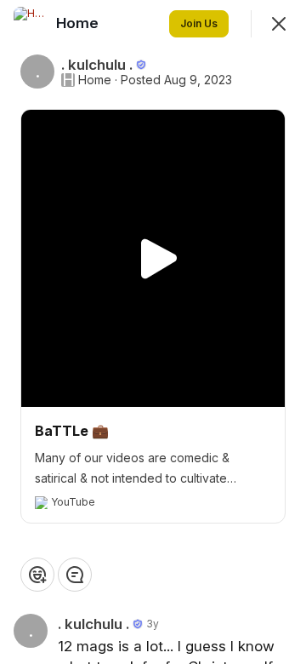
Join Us (199, 23)
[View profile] (31, 24)
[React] (37, 574)
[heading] (79, 23)
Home (94, 80)
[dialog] (153, 332)
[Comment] (75, 575)
